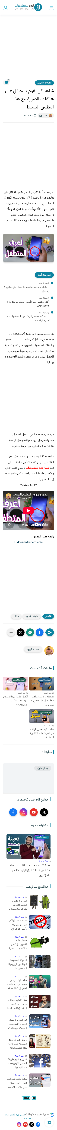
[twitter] (44, 812)
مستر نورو (43, 115)
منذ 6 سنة (19, 897)
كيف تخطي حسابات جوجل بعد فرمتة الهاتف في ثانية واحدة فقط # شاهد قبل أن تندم (17, 1004)
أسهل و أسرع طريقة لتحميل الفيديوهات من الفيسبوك (17, 1063)
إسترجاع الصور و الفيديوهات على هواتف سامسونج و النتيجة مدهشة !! (18, 905)
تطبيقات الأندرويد (44, 82)
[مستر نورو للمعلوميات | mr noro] (28, 7)
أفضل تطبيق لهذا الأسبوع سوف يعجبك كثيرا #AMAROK (28, 304)
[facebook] (13, 812)
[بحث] (5, 7)
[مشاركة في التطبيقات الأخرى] (11, 632)
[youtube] (34, 812)
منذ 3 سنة (43, 861)
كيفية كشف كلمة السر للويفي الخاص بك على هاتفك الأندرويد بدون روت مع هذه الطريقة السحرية (17, 1083)
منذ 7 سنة (19, 917)
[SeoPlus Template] (52, 1114)
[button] (40, 632)
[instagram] (23, 812)
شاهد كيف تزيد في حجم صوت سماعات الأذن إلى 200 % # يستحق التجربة (17, 984)
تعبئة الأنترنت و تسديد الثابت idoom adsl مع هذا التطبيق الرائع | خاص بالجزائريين (30, 870)
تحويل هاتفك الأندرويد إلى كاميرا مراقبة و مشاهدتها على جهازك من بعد (18, 945)
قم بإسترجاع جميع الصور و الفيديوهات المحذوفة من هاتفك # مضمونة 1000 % (17, 1024)
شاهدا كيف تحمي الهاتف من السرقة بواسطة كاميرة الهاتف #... (28, 319)
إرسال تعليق (42, 768)
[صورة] (40, 902)
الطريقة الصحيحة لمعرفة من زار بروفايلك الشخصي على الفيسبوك (17, 964)
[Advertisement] (28, 49)
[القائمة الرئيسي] (51, 7)
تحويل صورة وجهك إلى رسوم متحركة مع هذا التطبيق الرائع (17, 1044)
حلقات (16, 616)
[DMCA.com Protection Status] (28, 1099)
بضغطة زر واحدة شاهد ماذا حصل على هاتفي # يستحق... (26, 289)
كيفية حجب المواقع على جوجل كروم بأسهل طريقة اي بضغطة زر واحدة (18, 925)
